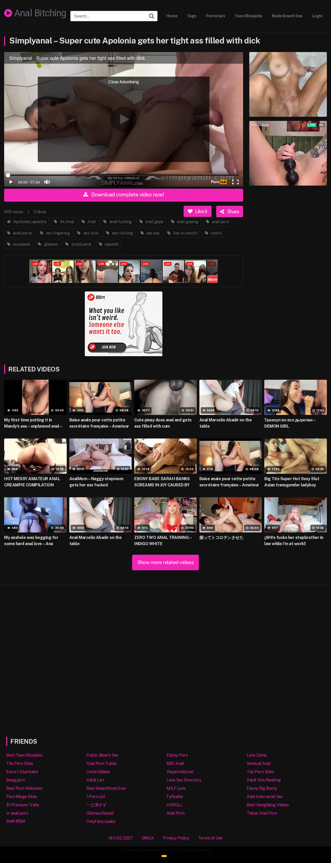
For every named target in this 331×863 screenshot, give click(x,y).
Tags (192, 15)
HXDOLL (174, 804)
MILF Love (176, 788)
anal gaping (187, 221)
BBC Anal (175, 763)
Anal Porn (176, 813)
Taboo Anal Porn (262, 813)
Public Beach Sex (102, 755)
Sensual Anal (258, 763)
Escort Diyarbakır (22, 771)
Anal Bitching (39, 13)
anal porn (220, 221)
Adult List (95, 780)
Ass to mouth (184, 233)
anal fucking (120, 221)
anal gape (154, 221)
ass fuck (90, 233)
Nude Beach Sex (287, 15)
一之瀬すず (96, 804)
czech (215, 233)
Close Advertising (123, 82)
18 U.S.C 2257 (121, 838)
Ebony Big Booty (262, 788)
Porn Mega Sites (21, 796)
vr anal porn (17, 813)
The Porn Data (19, 763)
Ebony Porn (177, 755)
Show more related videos (165, 562)
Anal (91, 221)
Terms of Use (210, 838)
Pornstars (215, 15)
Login (317, 15)
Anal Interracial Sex (265, 796)
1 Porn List (95, 796)
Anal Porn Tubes (101, 763)
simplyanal (80, 244)
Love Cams (257, 755)
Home (172, 15)
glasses (50, 244)
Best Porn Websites (24, 788)
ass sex (153, 233)
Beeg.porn (15, 780)
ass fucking (122, 233)
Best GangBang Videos (268, 804)
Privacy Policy (176, 838)
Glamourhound (99, 813)
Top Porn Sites (260, 771)
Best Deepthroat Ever (106, 788)
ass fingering (57, 233)
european (21, 244)
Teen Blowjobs (248, 15)
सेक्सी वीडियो (15, 821)
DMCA (148, 838)
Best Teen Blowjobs (24, 755)
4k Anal (66, 221)
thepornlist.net (180, 771)
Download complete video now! (127, 195)
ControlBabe (98, 771)
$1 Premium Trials (22, 804)
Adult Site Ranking (264, 780)
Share (232, 211)
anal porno (22, 233)
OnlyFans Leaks (100, 821)
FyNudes (175, 796)
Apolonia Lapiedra (29, 221)
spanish (111, 244)
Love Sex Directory (184, 780)
